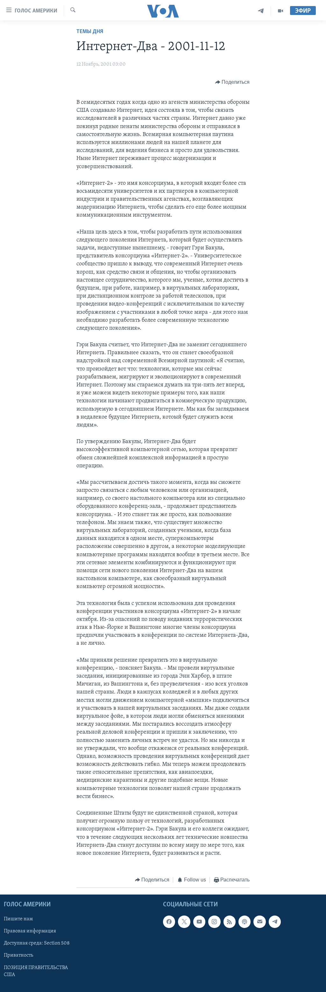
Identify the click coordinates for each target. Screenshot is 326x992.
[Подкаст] (244, 922)
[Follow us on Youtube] (199, 922)
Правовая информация (30, 931)
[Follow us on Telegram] (275, 922)
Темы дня (89, 32)
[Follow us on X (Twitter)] (184, 922)
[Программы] (280, 11)
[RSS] (229, 922)
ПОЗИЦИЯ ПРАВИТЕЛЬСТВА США (36, 971)
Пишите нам (18, 919)
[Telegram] (261, 11)
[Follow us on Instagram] (214, 922)
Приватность (18, 955)
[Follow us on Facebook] (169, 922)
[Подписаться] (259, 922)
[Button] (232, 82)
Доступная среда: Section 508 (37, 943)
